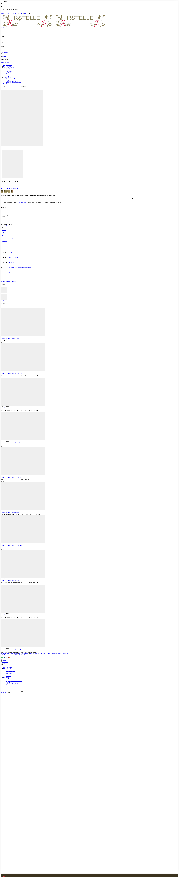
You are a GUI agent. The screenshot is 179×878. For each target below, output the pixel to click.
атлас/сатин (12, 278)
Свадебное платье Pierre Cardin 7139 (11, 649)
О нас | (31, 653)
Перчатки (8, 72)
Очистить (7, 222)
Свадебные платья (7, 65)
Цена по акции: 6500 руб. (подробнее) (10, 188)
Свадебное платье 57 (7, 408)
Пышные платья (28, 272)
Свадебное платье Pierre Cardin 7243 (11, 615)
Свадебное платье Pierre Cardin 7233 (11, 477)
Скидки (27, 653)
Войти (2, 46)
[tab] (4, 245)
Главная (2, 87)
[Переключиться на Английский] (4, 876)
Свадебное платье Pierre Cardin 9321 (11, 442)
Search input (3, 86)
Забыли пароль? (4, 39)
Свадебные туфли (10, 68)
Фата (7, 70)
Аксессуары (8, 67)
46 (13, 262)
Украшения (9, 71)
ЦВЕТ (2, 207)
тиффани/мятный (13, 252)
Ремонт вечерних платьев (12, 81)
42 (9, 262)
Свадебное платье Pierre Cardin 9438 (11, 512)
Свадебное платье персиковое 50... (9, 281)
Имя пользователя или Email (9, 33)
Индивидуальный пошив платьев (14, 78)
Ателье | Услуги (7, 77)
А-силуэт (11, 272)
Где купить (6, 75)
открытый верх (13, 267)
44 (11, 262)
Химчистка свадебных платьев (13, 82)
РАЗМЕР (3, 216)
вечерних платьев (22, 202)
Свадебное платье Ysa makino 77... (9, 300)
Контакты (65, 653)
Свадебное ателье (10, 80)
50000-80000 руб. (13, 257)
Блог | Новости (6, 83)
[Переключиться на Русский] (4, 875)
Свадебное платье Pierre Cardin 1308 (11, 545)
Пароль (3, 36)
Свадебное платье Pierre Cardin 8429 (11, 338)
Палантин (8, 73)
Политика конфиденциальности (55, 653)
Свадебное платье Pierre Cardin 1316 (11, 580)
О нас (7, 76)
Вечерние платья (7, 66)
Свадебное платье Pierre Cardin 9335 (11, 373)
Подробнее (3, 692)
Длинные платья (19, 272)
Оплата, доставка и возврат (39, 653)
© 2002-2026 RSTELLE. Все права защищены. (12, 656)
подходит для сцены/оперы (25, 267)
